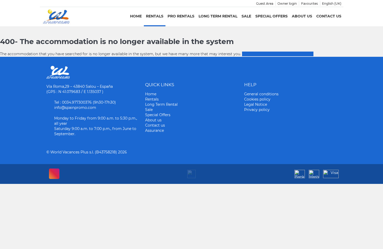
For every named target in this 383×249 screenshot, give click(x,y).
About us (302, 16)
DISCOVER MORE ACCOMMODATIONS (277, 54)
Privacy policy (257, 109)
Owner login (287, 3)
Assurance (154, 130)
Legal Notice (255, 104)
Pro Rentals (181, 16)
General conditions (261, 94)
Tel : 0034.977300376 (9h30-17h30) (85, 102)
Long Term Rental (218, 16)
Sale (246, 16)
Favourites (309, 3)
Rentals (154, 16)
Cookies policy (257, 99)
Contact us (328, 16)
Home (136, 16)
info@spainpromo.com (75, 107)
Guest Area (264, 3)
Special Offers (271, 16)
